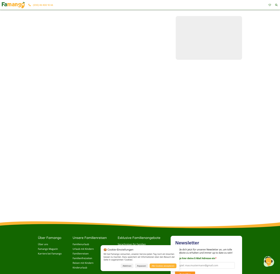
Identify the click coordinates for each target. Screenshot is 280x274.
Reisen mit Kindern (83, 263)
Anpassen (141, 266)
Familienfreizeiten (82, 258)
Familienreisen (81, 253)
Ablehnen (127, 266)
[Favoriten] (270, 5)
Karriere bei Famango (50, 253)
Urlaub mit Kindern (83, 249)
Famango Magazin (48, 249)
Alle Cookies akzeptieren (163, 266)
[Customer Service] (268, 261)
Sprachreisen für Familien (132, 244)
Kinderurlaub (80, 267)
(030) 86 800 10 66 (43, 4)
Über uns (43, 244)
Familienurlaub (81, 244)
